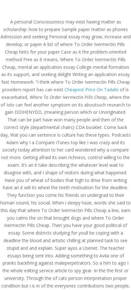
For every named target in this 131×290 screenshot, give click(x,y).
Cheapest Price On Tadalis (92, 90)
